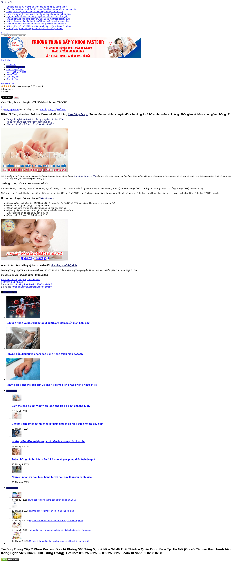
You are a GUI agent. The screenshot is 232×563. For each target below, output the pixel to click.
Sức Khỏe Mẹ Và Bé (16, 72)
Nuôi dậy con (12, 77)
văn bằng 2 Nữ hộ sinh (64, 265)
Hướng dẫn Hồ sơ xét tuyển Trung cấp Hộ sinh (51, 511)
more (37, 279)
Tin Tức (43, 109)
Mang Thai (11, 74)
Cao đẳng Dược (78, 114)
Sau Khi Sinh (12, 79)
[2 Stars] (4, 86)
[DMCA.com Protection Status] (10, 561)
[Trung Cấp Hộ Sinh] (71, 58)
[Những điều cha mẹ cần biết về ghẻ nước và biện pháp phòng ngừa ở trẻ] (23, 379)
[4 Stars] (9, 86)
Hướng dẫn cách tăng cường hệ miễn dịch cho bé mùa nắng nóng (59, 530)
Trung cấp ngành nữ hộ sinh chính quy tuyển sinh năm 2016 (35, 119)
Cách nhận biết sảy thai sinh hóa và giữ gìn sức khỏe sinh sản (36, 24)
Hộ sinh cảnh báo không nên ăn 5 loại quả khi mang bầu (56, 521)
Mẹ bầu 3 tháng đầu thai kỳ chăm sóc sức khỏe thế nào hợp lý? (59, 541)
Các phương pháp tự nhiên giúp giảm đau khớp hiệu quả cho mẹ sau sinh (41, 9)
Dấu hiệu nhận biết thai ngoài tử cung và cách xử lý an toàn (34, 28)
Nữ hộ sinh (46, 198)
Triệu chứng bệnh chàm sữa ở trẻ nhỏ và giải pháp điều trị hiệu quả (38, 14)
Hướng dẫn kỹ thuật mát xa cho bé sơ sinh (32, 287)
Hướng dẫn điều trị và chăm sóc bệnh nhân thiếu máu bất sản (44, 354)
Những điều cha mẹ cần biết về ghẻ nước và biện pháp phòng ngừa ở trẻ (51, 384)
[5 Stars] (11, 86)
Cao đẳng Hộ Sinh (15, 69)
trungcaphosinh (11, 109)
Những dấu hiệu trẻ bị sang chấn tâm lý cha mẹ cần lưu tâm (34, 11)
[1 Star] (2, 86)
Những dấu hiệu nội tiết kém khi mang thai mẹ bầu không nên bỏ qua (39, 26)
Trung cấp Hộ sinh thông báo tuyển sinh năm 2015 (52, 500)
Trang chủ (11, 64)
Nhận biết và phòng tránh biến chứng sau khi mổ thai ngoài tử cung (38, 19)
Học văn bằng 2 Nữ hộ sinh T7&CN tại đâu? (31, 284)
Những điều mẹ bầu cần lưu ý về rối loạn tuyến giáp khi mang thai (37, 21)
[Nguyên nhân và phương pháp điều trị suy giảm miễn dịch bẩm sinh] (23, 318)
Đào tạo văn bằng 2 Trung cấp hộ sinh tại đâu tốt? (30, 124)
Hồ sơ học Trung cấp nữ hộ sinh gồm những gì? (29, 122)
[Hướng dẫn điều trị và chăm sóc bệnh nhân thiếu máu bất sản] (23, 349)
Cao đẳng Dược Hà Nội (84, 176)
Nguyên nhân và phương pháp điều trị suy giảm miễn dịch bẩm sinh (48, 323)
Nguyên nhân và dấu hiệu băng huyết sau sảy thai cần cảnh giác (37, 16)
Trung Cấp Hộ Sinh (15, 67)
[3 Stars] (6, 86)
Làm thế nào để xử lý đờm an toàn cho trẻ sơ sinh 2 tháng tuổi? (36, 7)
